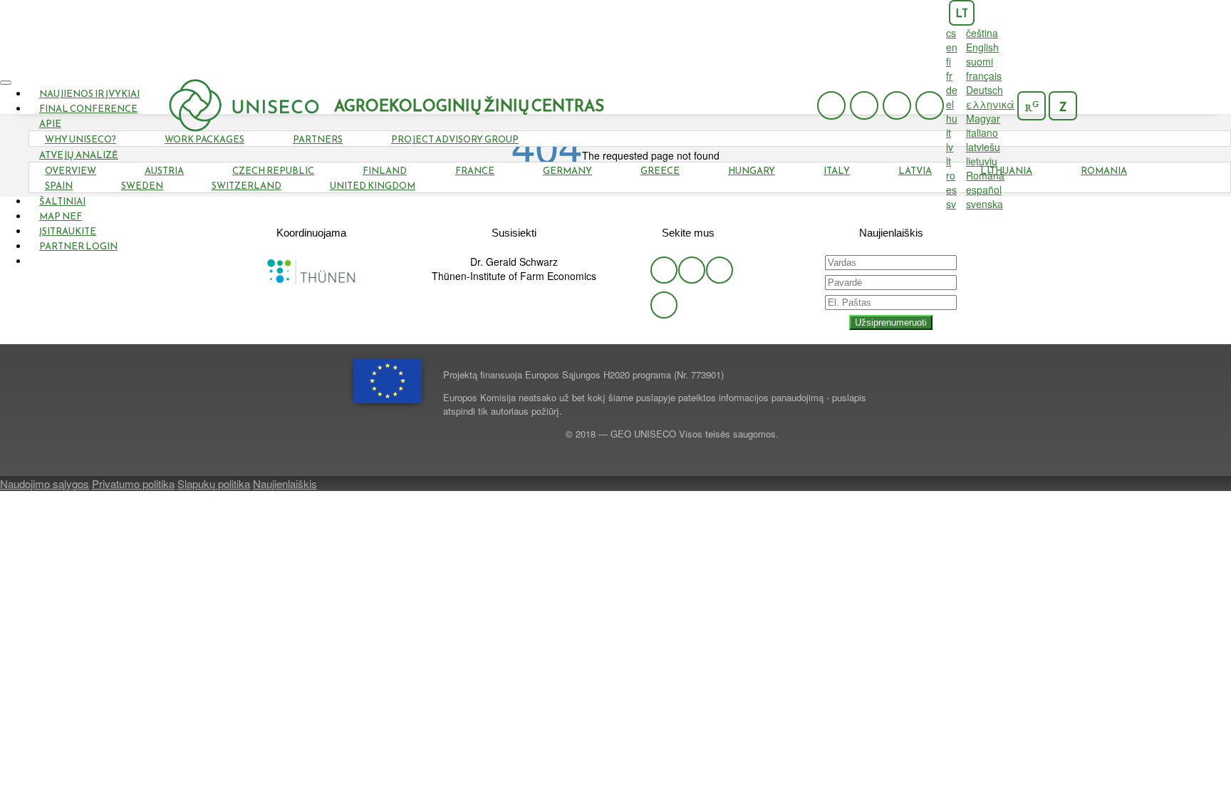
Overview (70, 170)
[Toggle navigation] (5, 83)
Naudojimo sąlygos (44, 483)
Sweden (142, 185)
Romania (1104, 170)
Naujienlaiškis (285, 483)
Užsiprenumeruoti (891, 322)
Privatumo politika (133, 483)
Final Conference (88, 108)
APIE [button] (50, 123)
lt (961, 13)
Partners (318, 139)
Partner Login (78, 246)
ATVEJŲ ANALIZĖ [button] (78, 155)
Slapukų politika (213, 483)
